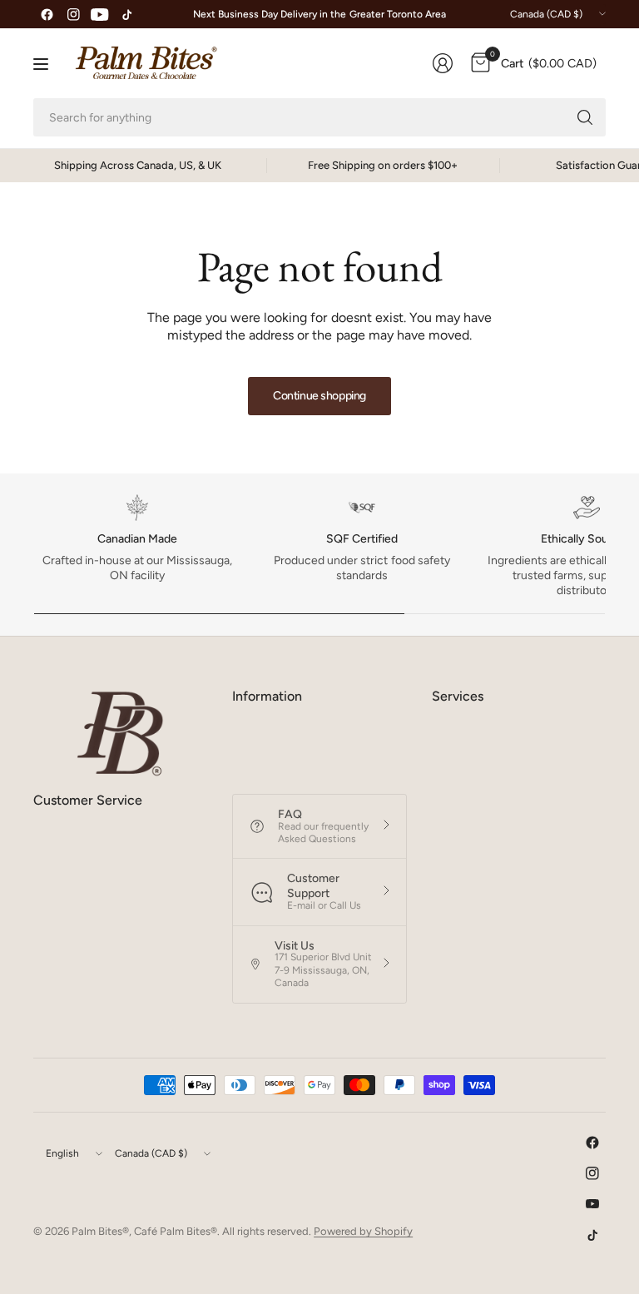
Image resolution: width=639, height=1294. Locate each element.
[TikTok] (126, 14)
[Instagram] (73, 14)
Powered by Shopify (363, 1231)
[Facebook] (46, 14)
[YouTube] (100, 14)
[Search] (585, 117)
